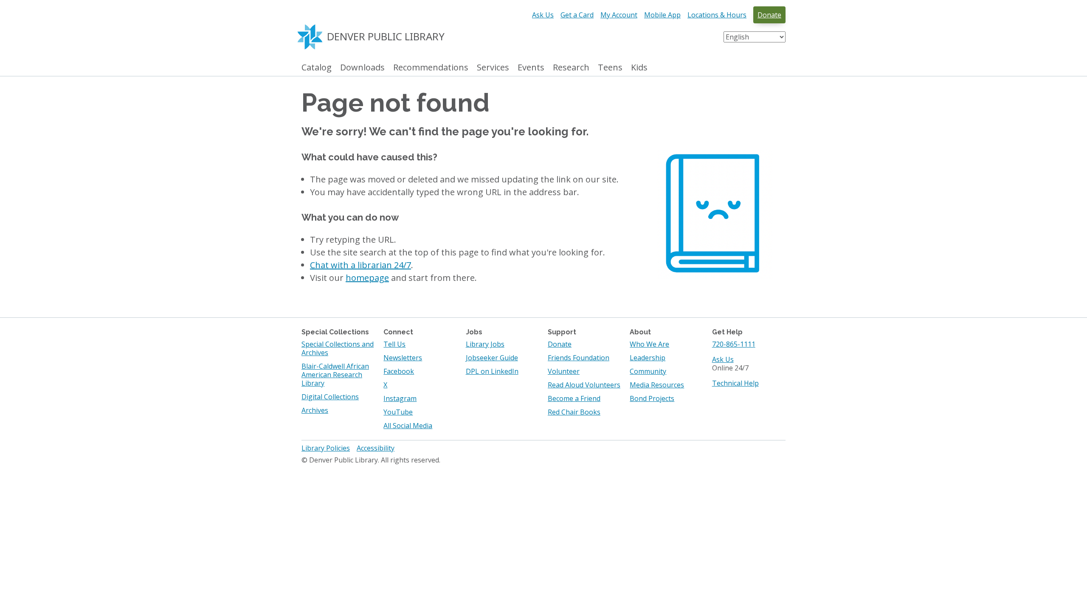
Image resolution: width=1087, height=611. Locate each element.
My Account (618, 15)
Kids (639, 67)
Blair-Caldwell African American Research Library (335, 375)
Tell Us (394, 344)
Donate (769, 15)
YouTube (398, 412)
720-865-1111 (733, 344)
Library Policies (325, 448)
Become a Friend (574, 398)
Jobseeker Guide (492, 357)
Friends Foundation (578, 357)
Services (493, 67)
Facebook (398, 371)
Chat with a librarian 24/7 (360, 265)
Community (648, 371)
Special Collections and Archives (337, 348)
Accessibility (375, 448)
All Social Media (407, 425)
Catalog (316, 67)
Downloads (362, 67)
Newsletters (402, 357)
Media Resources (657, 385)
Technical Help (735, 383)
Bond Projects (652, 398)
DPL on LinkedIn (492, 371)
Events (531, 67)
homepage (367, 277)
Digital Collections (330, 396)
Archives (314, 410)
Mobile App (662, 15)
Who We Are (649, 344)
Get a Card (577, 15)
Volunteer (564, 371)
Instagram (400, 398)
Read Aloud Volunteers (584, 385)
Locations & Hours (716, 15)
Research (571, 67)
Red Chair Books (574, 412)
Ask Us (543, 15)
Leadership (647, 357)
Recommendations (430, 67)
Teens (610, 67)
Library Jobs (485, 344)
